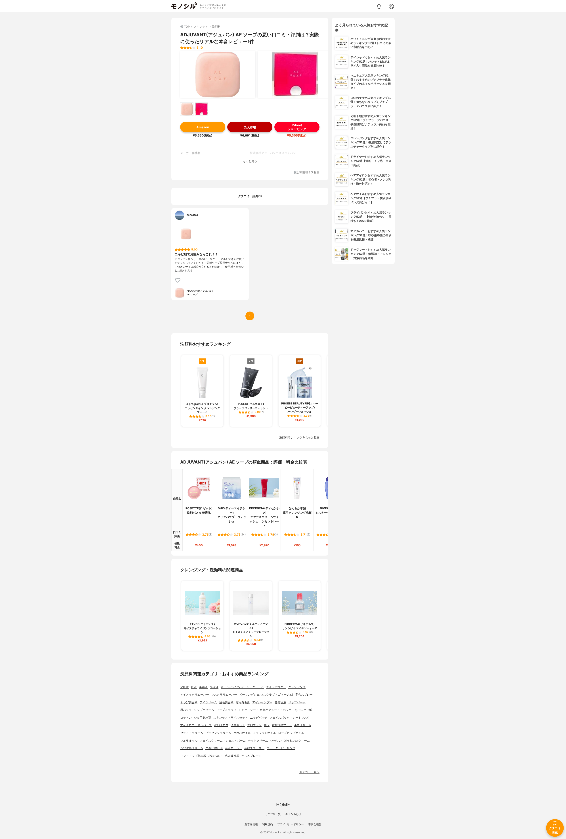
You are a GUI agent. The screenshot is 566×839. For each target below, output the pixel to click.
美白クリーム (302, 725)
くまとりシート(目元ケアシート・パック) (266, 710)
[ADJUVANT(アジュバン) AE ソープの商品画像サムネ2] (201, 109)
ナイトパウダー (276, 687)
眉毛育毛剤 (243, 702)
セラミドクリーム (191, 733)
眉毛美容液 (226, 702)
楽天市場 (250, 127)
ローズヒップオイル (291, 733)
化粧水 (184, 687)
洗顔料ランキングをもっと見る (299, 437)
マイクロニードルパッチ (196, 725)
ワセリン (276, 740)
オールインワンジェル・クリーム (242, 687)
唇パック (186, 710)
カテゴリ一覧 (273, 814)
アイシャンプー (262, 702)
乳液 (194, 687)
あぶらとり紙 (303, 710)
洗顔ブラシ (254, 725)
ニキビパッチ (258, 717)
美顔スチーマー (254, 748)
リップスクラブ (226, 710)
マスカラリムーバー (224, 694)
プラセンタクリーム (218, 733)
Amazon (202, 127)
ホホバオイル (242, 733)
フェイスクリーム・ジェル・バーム (223, 740)
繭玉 (267, 725)
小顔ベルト (215, 756)
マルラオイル (188, 740)
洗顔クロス (221, 725)
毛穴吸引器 (232, 756)
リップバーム (297, 702)
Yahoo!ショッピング (297, 127)
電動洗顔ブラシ (282, 725)
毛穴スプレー (304, 694)
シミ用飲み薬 (202, 717)
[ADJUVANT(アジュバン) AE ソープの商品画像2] (295, 74)
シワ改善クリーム (191, 748)
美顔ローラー (233, 748)
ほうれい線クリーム (297, 740)
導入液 (214, 687)
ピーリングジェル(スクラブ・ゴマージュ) (266, 694)
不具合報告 (314, 824)
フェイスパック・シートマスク (290, 717)
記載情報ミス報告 (307, 172)
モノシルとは (293, 814)
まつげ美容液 (188, 702)
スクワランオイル (264, 733)
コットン (186, 717)
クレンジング (297, 687)
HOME (283, 804)
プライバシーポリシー (290, 824)
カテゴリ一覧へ (309, 772)
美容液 (203, 687)
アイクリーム (208, 702)
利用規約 (267, 824)
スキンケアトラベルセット (230, 717)
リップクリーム (204, 710)
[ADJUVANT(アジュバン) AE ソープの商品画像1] (217, 74)
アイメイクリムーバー (194, 694)
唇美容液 (280, 702)
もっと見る (250, 161)
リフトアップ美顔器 (193, 756)
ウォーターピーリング (281, 748)
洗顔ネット (238, 725)
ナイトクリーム (258, 740)
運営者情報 (251, 824)
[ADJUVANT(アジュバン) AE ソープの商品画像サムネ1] (186, 109)
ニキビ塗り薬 (214, 748)
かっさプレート (251, 756)
